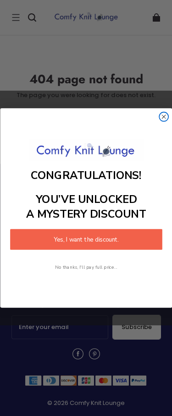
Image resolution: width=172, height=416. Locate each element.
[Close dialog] (163, 116)
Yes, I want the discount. (86, 239)
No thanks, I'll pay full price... (86, 267)
